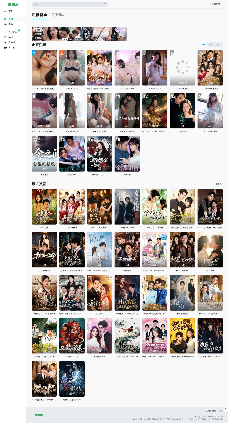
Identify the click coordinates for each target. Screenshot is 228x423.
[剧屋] (13, 4)
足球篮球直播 (211, 411)
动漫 (221, 411)
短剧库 (58, 14)
